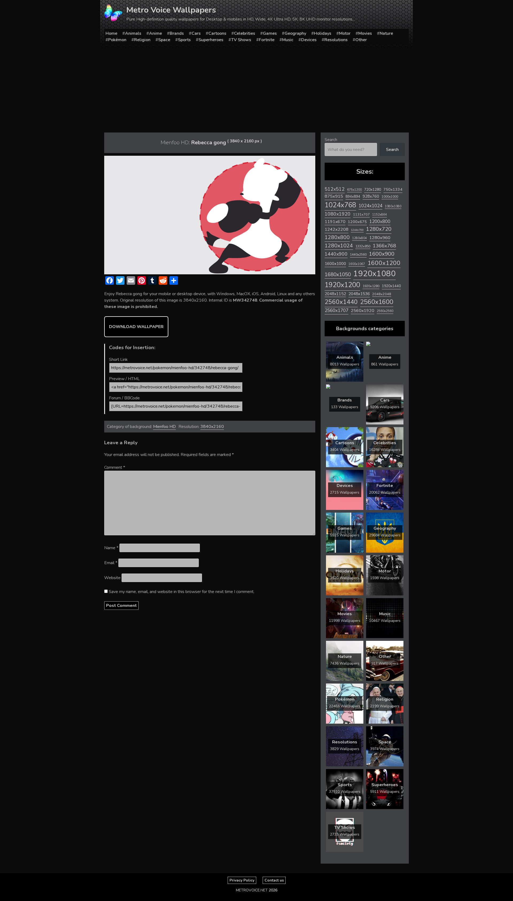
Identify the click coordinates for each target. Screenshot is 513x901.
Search (331, 140)
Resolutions (336, 40)
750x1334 (392, 189)
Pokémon (117, 40)
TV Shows (241, 40)
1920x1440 (391, 285)
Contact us (274, 880)
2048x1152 (335, 294)
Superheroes (211, 40)
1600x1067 (356, 264)
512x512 (335, 189)
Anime (155, 33)
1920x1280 (371, 286)
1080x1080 (393, 206)
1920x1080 (374, 273)
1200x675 (357, 221)
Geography (295, 33)
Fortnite (266, 40)
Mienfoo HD (164, 427)
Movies (365, 33)
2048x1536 (359, 294)
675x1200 (354, 190)
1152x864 (379, 215)
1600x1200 (384, 263)
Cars (196, 33)
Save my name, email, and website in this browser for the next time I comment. (181, 592)
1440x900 (336, 254)
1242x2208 (336, 229)
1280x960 (379, 238)
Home (111, 33)
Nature (386, 33)
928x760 (371, 196)
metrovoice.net (252, 890)
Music (287, 40)
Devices (309, 40)
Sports (184, 40)
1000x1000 (390, 196)
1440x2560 (358, 254)
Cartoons (217, 33)
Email (110, 563)
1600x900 (381, 254)
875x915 (334, 196)
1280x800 (337, 237)
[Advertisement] (256, 88)
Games (270, 33)
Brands (177, 33)
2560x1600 (376, 302)
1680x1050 (338, 274)
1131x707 (361, 214)
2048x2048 (381, 294)
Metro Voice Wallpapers (171, 10)
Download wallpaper (136, 327)
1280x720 (378, 229)
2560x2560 (385, 311)
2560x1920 (362, 311)
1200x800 (379, 221)
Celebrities (244, 33)
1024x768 (340, 205)
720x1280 (372, 189)
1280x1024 (339, 245)
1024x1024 (370, 205)
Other (361, 40)
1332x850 (362, 246)
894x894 (352, 196)
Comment (114, 467)
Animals (133, 33)
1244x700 (357, 230)
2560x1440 (341, 302)
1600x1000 (335, 264)
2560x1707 (336, 310)
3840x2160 (212, 427)
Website (112, 578)
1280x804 (359, 238)
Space (164, 40)
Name (111, 548)
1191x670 (335, 222)
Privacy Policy (242, 880)
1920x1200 (342, 285)
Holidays (322, 33)
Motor (345, 33)
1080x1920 (338, 214)
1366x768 (384, 245)
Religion (142, 40)
